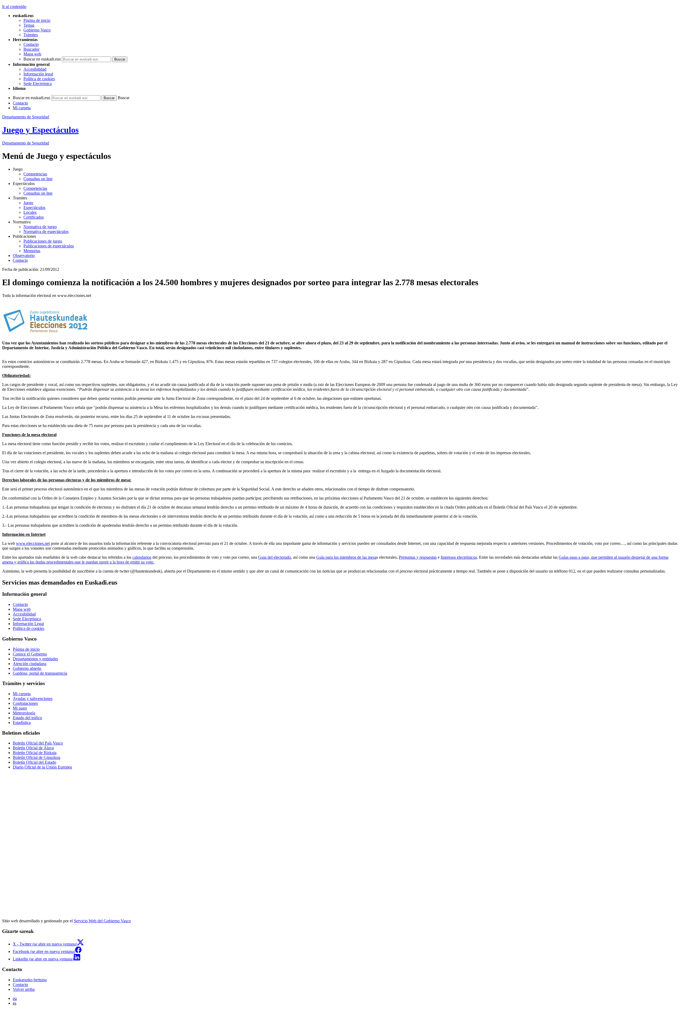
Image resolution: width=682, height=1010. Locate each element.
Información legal (38, 74)
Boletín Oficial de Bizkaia (34, 752)
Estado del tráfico (27, 717)
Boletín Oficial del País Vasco (38, 743)
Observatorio (24, 255)
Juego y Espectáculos (40, 130)
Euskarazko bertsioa (30, 979)
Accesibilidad (34, 69)
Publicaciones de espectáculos (48, 246)
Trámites (30, 35)
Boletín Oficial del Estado (34, 762)
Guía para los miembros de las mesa (346, 557)
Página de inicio (36, 20)
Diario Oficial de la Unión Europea (42, 767)
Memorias (31, 250)
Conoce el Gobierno (30, 654)
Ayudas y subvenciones (32, 698)
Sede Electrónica (37, 83)
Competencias (35, 174)
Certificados (33, 217)
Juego (28, 202)
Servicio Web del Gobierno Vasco (102, 921)
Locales (29, 212)
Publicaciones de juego (42, 241)
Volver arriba (24, 989)
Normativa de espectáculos (45, 231)
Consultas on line (37, 178)
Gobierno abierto (27, 668)
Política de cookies (39, 79)
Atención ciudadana (29, 663)
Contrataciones (25, 703)
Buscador (31, 49)
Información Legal (28, 623)
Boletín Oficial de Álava (33, 748)
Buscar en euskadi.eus (42, 59)
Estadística (22, 722)
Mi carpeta (22, 108)
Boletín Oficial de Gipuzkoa (36, 757)
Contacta (20, 260)
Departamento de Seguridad (25, 117)
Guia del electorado (274, 557)
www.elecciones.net (33, 543)
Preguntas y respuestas (418, 557)
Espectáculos (34, 207)
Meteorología (24, 713)
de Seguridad (25, 143)
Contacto (31, 44)
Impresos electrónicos (459, 557)
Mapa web (32, 54)
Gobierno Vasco (37, 30)
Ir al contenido (14, 6)
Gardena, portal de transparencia (40, 673)
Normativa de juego (40, 226)
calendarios (141, 557)
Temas (28, 25)
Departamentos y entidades (35, 659)
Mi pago (20, 708)
